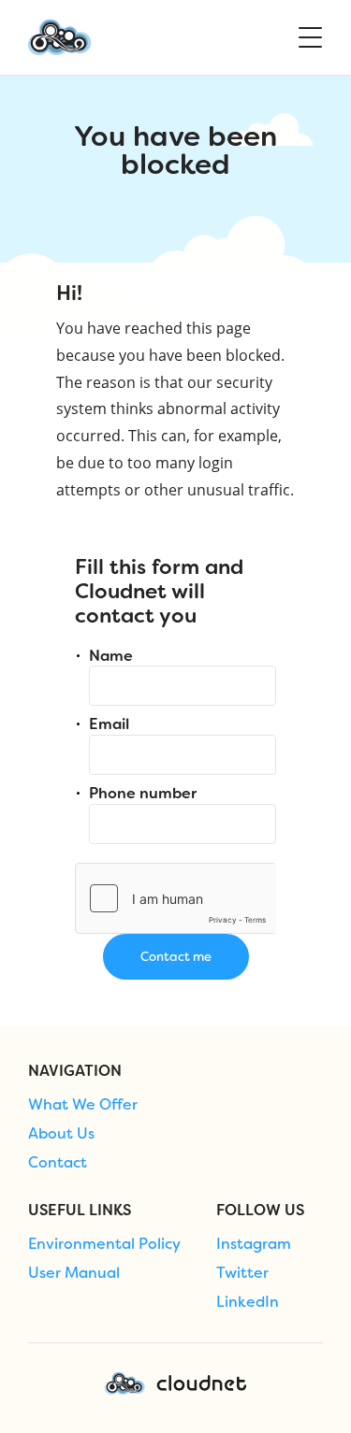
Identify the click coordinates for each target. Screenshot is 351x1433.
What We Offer (83, 1104)
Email (109, 724)
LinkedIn (247, 1302)
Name (111, 656)
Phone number (143, 793)
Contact (57, 1162)
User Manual (74, 1273)
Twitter (242, 1273)
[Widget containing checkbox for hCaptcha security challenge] (175, 898)
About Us (61, 1133)
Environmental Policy (104, 1244)
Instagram (253, 1244)
